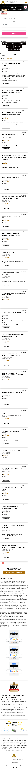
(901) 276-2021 (6, 341)
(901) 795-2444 (6, 118)
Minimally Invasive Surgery (8, 743)
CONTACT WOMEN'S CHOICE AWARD (14, 572)
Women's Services (18, 750)
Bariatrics (5, 43)
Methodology (19, 759)
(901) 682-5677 (6, 455)
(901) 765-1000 (6, 435)
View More (6, 83)
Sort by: (15, 54)
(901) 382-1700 (6, 474)
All (27, 41)
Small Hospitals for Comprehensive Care (11, 748)
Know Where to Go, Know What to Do (19, 761)
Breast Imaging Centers (14, 737)
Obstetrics (17, 743)
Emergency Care (5, 740)
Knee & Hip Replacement (7, 742)
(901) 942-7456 (6, 360)
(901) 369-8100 (6, 181)
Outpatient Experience (6, 745)
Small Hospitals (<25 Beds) (19, 747)
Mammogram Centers (14, 49)
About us (8, 759)
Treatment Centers (10, 750)
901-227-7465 (6, 163)
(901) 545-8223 (6, 418)
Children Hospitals (7, 738)
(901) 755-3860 (6, 379)
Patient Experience (16, 745)
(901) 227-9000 (6, 140)
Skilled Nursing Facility (8, 747)
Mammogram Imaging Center (20, 742)
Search (14, 33)
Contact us (14, 759)
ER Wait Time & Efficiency (15, 740)
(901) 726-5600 (6, 299)
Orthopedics (23, 743)
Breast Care (13, 43)
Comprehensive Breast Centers (18, 738)
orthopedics (18, 46)
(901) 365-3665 (6, 257)
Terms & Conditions (7, 761)
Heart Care (10, 46)
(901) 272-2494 (6, 220)
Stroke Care (23, 748)
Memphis (24, 61)
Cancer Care (22, 43)
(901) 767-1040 (6, 493)
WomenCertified (15, 762)
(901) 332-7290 (6, 203)
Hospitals (23, 41)
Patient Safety (24, 745)
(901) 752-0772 (6, 552)
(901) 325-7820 (6, 239)
